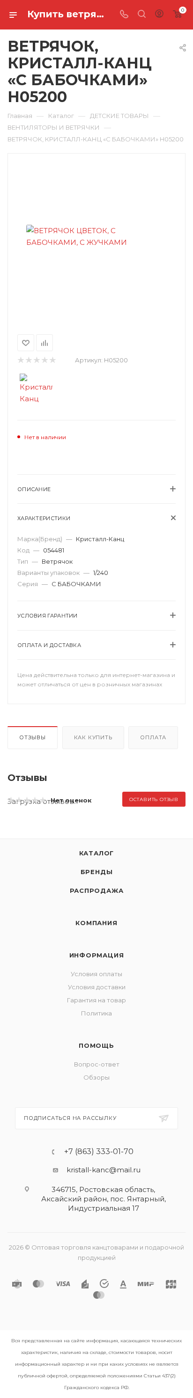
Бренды (97, 872)
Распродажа (97, 890)
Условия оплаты (96, 974)
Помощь (96, 1045)
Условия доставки (97, 987)
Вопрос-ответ (96, 1064)
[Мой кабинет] (159, 14)
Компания (96, 923)
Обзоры (96, 1077)
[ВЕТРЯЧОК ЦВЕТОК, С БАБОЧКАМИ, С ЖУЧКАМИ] (96, 236)
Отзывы (32, 737)
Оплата (153, 737)
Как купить (93, 737)
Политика (96, 1013)
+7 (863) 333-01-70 (99, 1151)
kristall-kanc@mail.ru (104, 1169)
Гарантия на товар (96, 1000)
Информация (96, 955)
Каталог (96, 853)
